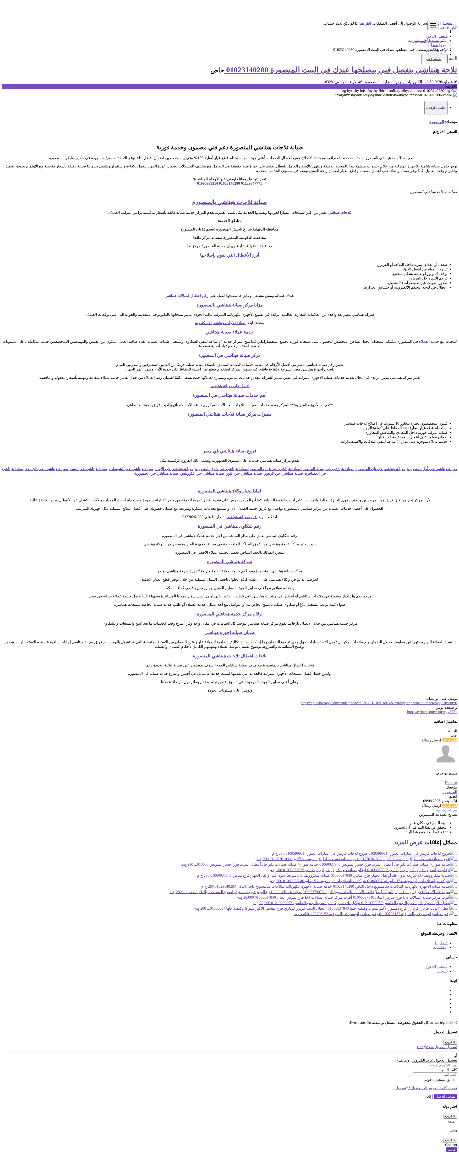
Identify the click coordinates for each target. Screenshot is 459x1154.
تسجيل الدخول (426, 41)
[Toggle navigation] (432, 25)
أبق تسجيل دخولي (437, 1080)
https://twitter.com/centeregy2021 (432, 712)
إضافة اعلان (434, 59)
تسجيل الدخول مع (437, 1047)
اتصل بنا (441, 943)
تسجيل (442, 971)
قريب (451, 1149)
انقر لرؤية (449, 740)
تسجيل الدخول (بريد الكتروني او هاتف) (427, 1060)
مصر (451, 1121)
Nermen (451, 783)
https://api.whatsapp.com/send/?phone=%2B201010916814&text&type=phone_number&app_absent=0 (379, 703)
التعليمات (440, 947)
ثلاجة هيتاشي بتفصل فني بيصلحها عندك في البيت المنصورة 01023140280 (340, 69)
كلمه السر (449, 1070)
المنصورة (436, 122)
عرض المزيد (408, 842)
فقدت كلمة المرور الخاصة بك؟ (432, 1088)
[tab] (436, 107)
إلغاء (428, 1096)
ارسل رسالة (431, 740)
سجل (434, 45)
